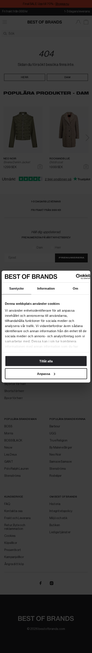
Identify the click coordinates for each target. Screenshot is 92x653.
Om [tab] (75, 288)
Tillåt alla (46, 361)
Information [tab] (46, 288)
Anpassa (43, 373)
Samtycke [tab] (16, 288)
